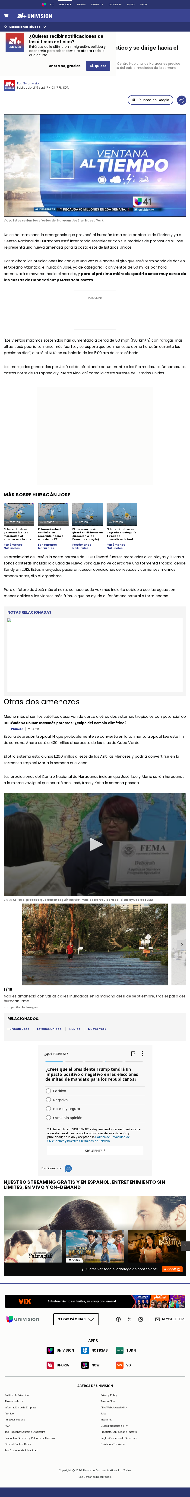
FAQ (7, 1425)
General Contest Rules (18, 1444)
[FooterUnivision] (22, 1319)
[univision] (34, 15)
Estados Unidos (49, 1029)
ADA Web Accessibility (114, 1407)
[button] (95, 844)
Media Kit (106, 1419)
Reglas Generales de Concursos (119, 1437)
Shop (143, 4)
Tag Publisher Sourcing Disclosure (25, 1431)
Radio (131, 4)
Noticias (65, 4)
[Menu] (6, 15)
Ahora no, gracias (64, 66)
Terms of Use (108, 1401)
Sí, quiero (98, 66)
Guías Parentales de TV (114, 1425)
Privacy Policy (109, 1395)
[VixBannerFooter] (95, 1301)
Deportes (115, 4)
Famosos (97, 4)
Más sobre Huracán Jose (37, 494)
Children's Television (113, 1444)
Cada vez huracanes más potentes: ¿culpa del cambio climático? (69, 723)
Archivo (9, 1413)
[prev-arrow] (4, 944)
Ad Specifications (15, 1419)
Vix (52, 4)
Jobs (103, 1413)
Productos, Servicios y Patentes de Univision (30, 1437)
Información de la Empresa (20, 1407)
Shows (81, 4)
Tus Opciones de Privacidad (21, 1450)
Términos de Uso (14, 1401)
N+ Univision (32, 83)
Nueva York (97, 1029)
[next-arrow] (181, 944)
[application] (95, 165)
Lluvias (74, 1029)
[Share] (181, 100)
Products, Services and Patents (119, 1431)
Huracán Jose (18, 1029)
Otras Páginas (71, 1319)
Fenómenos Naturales (13, 546)
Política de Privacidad (17, 1395)
